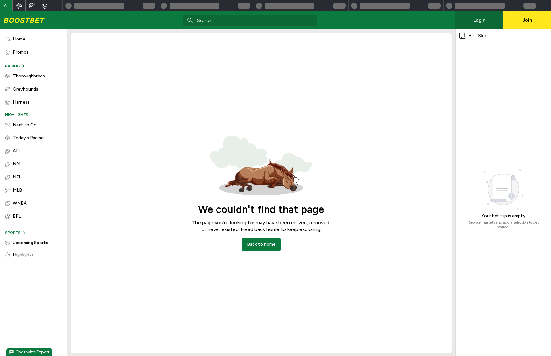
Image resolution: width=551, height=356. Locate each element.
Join (527, 20)
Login (479, 20)
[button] (6, 5)
